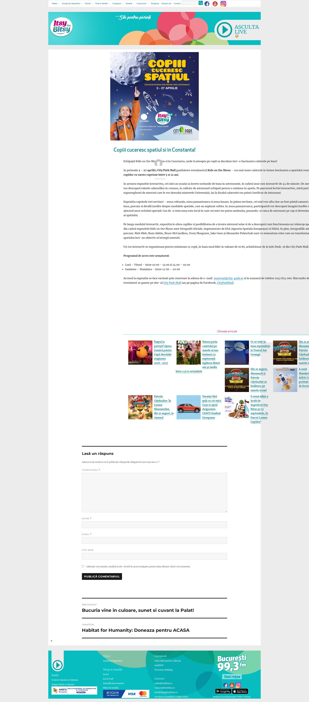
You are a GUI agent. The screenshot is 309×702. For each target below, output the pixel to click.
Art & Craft (108, 679)
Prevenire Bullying (163, 670)
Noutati (129, 3)
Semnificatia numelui (113, 683)
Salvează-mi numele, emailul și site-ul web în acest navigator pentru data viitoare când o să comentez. (138, 566)
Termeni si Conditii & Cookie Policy (171, 697)
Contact (177, 3)
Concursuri (141, 3)
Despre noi (166, 3)
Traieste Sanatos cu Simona (65, 680)
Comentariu (91, 470)
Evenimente (159, 179)
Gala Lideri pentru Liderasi (167, 661)
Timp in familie (101, 3)
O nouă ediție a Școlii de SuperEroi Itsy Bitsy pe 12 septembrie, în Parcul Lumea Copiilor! (259, 409)
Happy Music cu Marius (63, 684)
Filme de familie (111, 688)
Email (87, 534)
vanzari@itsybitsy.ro (164, 688)
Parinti (87, 3)
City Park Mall (172, 282)
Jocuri (106, 674)
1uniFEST (158, 665)
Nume (86, 518)
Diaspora (155, 3)
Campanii (116, 3)
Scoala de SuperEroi (71, 3)
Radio (54, 3)
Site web (88, 550)
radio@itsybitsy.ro (163, 683)
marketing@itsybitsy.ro (166, 692)
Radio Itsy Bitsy (161, 170)
